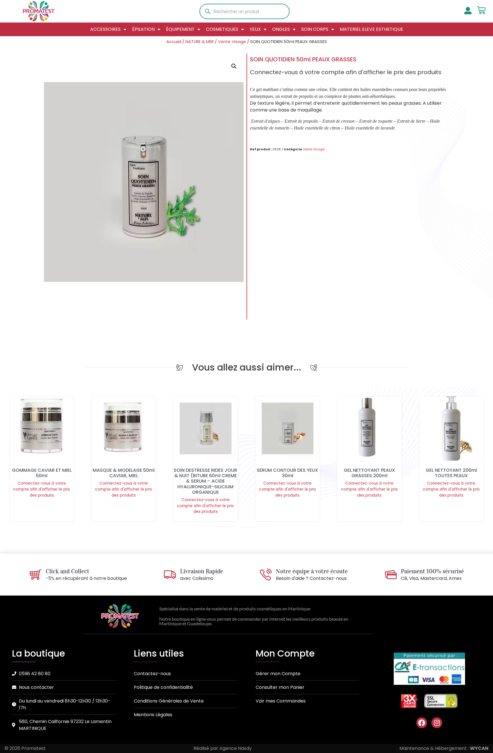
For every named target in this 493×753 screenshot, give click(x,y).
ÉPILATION (143, 29)
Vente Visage (232, 41)
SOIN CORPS (314, 29)
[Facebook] (421, 722)
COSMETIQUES (222, 29)
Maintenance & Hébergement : (443, 748)
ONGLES (281, 29)
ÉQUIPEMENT (180, 29)
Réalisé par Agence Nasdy (222, 748)
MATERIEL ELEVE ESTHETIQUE (371, 29)
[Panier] (481, 10)
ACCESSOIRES (105, 29)
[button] (234, 66)
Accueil (173, 41)
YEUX (255, 29)
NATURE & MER (199, 41)
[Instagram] (436, 722)
